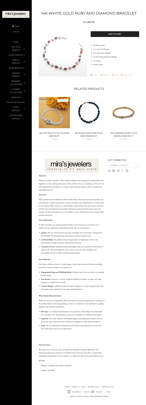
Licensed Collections (16, 91)
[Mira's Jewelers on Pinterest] (118, 171)
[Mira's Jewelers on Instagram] (127, 171)
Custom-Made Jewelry (15, 117)
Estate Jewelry (16, 108)
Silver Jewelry (16, 55)
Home (16, 42)
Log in (16, 32)
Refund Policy (93, 387)
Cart (17, 26)
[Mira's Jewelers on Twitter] (109, 171)
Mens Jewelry (16, 68)
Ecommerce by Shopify (101, 396)
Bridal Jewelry (16, 61)
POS (91, 396)
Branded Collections (16, 82)
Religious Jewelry (16, 102)
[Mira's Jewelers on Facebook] (113, 171)
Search (67, 387)
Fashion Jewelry (16, 74)
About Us (76, 387)
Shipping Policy (107, 387)
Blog (84, 387)
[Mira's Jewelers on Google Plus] (122, 171)
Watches (16, 97)
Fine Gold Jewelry (16, 48)
